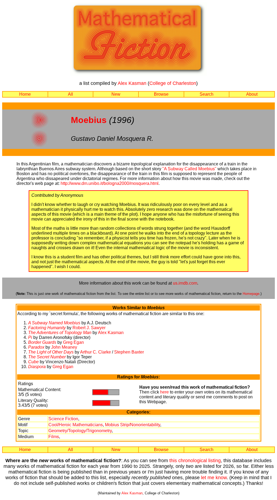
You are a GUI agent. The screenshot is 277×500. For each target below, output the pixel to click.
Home (25, 94)
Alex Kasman (132, 83)
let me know (214, 477)
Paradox (36, 347)
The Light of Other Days (51, 352)
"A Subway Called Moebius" (189, 168)
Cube (33, 361)
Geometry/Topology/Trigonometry (80, 430)
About (252, 94)
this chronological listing (195, 460)
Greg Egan (73, 342)
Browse (161, 94)
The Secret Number (47, 357)
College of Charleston (172, 83)
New (115, 94)
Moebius (89, 120)
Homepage (251, 294)
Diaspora (37, 366)
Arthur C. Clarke (95, 352)
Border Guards (42, 342)
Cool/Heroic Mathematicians (75, 424)
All (70, 94)
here (164, 392)
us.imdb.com (185, 283)
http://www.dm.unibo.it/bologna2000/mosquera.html (110, 183)
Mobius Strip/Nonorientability (132, 424)
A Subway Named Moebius (54, 323)
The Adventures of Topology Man (59, 332)
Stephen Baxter (129, 352)
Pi (30, 337)
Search (206, 94)
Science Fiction (63, 418)
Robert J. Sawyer (88, 327)
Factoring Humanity (47, 327)
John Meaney (64, 347)
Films (53, 436)
